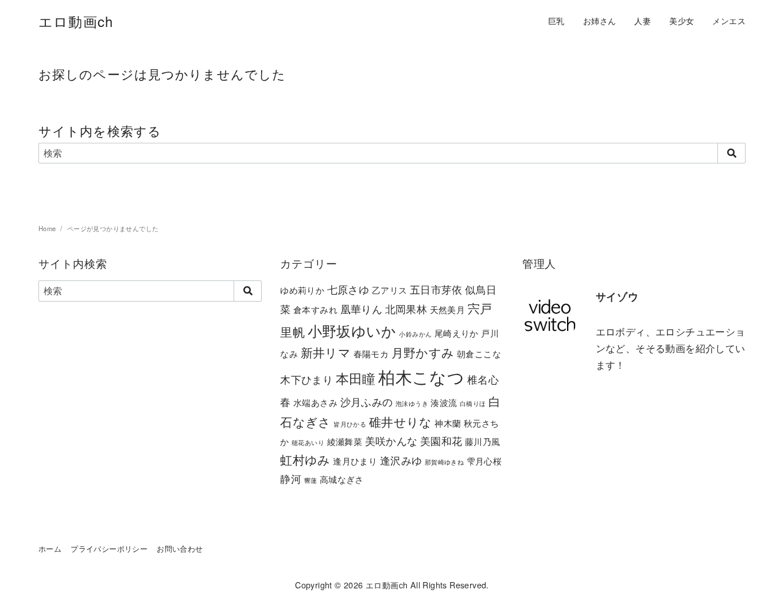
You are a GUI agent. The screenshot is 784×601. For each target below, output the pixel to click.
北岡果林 (406, 308)
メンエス (729, 20)
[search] (731, 153)
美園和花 (441, 440)
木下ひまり (306, 379)
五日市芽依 (436, 289)
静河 (290, 478)
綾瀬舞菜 (345, 441)
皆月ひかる (349, 424)
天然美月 (447, 309)
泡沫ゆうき (411, 403)
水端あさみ (315, 402)
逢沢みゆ (401, 459)
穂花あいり (308, 442)
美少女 (681, 20)
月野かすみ (423, 352)
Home (48, 228)
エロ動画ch (75, 21)
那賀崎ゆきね (444, 462)
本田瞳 (356, 378)
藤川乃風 (482, 441)
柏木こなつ (421, 376)
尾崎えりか (456, 333)
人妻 (642, 20)
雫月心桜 (484, 461)
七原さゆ (348, 289)
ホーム (49, 548)
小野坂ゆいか (352, 331)
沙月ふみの (366, 401)
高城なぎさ (342, 479)
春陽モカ (371, 354)
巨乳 (556, 20)
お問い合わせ (180, 548)
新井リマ (326, 352)
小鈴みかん (415, 334)
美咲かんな (391, 440)
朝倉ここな (479, 354)
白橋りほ (473, 403)
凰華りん (361, 308)
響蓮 (310, 480)
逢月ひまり (355, 461)
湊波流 (443, 402)
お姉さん (599, 20)
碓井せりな (400, 421)
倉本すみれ (315, 309)
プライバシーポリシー (109, 548)
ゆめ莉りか (302, 290)
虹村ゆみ (305, 459)
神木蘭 (447, 423)
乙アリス (389, 290)
